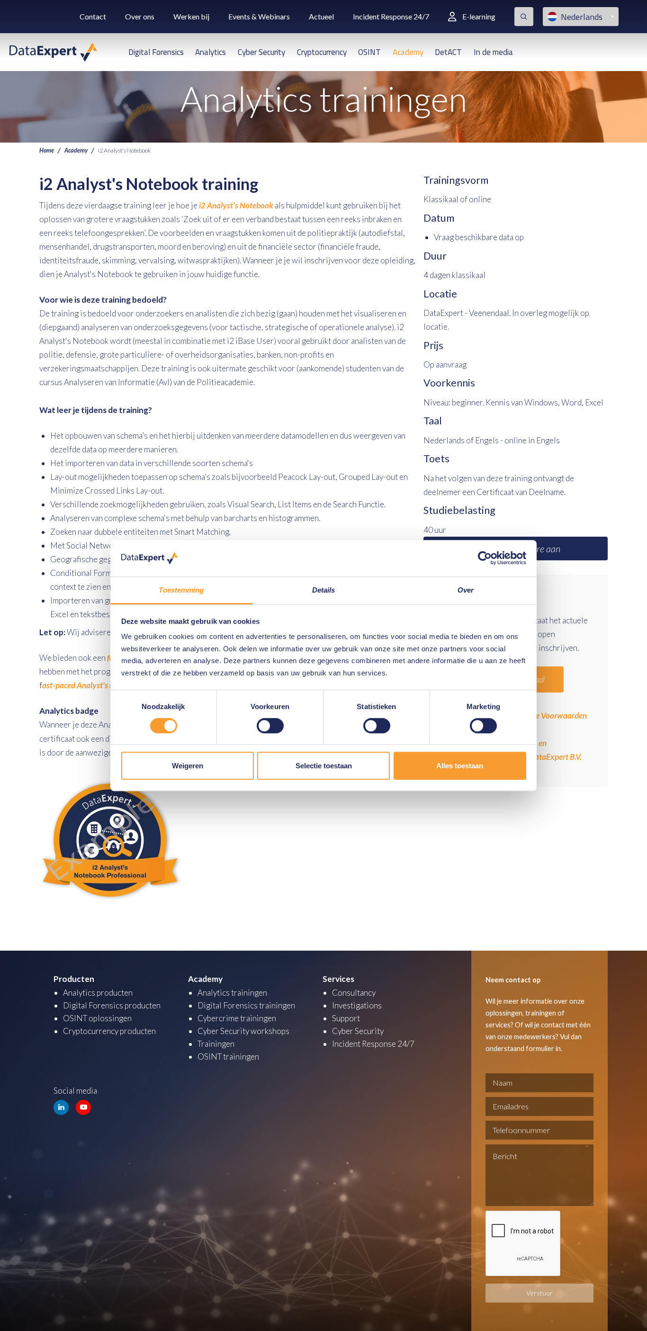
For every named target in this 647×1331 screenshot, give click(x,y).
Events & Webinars (259, 16)
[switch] (270, 725)
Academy (408, 52)
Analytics (210, 52)
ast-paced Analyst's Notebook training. (107, 685)
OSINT (369, 52)
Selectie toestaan (324, 766)
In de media (493, 52)
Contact (93, 16)
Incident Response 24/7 (391, 16)
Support (346, 1018)
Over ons (139, 16)
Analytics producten (98, 993)
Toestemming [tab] (181, 590)
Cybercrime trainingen (237, 1018)
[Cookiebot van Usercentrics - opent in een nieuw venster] (484, 558)
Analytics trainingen (232, 993)
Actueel (321, 16)
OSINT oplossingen (97, 1018)
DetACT (448, 52)
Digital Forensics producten (112, 1005)
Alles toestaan (459, 766)
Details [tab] (323, 590)
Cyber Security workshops (243, 1031)
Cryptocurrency (322, 52)
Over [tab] (466, 590)
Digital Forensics (156, 52)
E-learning (478, 16)
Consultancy (354, 993)
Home (46, 150)
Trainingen (216, 1044)
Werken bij (191, 16)
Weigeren (187, 766)
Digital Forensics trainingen (246, 1005)
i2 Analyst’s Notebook (236, 205)
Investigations (357, 1005)
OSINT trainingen (228, 1056)
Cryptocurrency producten (109, 1031)
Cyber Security (261, 52)
